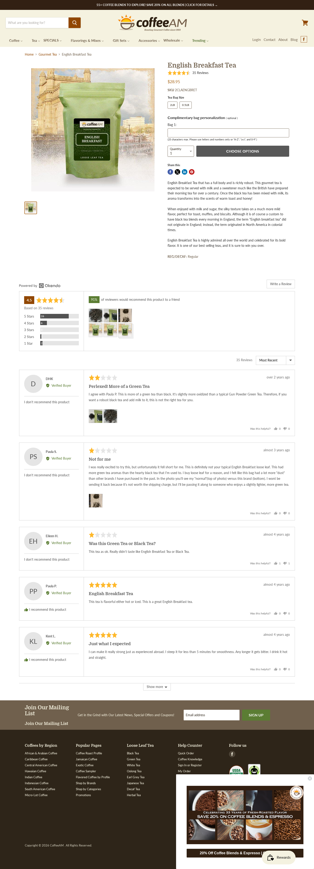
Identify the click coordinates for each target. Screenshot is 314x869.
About (283, 39)
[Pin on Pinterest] (191, 172)
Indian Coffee (33, 777)
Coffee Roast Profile (89, 753)
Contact (269, 39)
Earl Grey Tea (135, 777)
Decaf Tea (133, 789)
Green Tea (133, 759)
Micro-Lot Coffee (36, 795)
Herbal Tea (134, 795)
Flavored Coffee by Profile (93, 777)
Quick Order (186, 753)
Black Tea (133, 753)
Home (29, 54)
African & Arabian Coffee (41, 753)
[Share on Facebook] (170, 172)
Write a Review (280, 284)
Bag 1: (172, 125)
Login (256, 39)
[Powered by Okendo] (39, 285)
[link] (245, 815)
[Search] (75, 22)
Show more (155, 687)
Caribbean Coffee (36, 759)
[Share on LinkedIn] (184, 172)
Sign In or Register (190, 765)
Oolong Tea (134, 771)
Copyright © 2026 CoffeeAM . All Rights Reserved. (58, 845)
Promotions (83, 795)
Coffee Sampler (86, 771)
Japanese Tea (135, 783)
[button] (188, 72)
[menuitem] (13, 40)
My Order (184, 771)
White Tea (133, 765)
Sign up (256, 715)
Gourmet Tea (48, 54)
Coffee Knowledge (190, 759)
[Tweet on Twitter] (177, 172)
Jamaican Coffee (86, 759)
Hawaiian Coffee (35, 771)
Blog (294, 39)
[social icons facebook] (304, 39)
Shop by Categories (88, 789)
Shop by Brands (86, 783)
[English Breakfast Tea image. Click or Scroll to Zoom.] (93, 130)
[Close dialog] (310, 778)
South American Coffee (40, 789)
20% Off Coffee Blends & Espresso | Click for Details (245, 853)
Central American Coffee (41, 765)
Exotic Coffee (85, 765)
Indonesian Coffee (37, 783)
